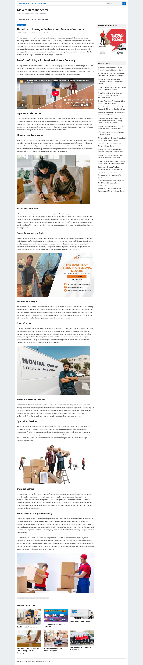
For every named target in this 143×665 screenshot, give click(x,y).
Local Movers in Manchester (80, 622)
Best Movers (22, 25)
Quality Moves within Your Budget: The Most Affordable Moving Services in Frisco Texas (111, 183)
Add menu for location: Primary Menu (33, 3)
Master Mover (21, 33)
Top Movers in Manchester (27, 627)
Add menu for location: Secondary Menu (34, 19)
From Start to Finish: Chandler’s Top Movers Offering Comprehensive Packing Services (110, 95)
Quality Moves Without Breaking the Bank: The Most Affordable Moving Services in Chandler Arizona (110, 121)
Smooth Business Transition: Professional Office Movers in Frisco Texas (110, 175)
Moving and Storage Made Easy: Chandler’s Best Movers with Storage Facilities (110, 81)
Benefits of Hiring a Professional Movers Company (33, 598)
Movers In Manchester (32, 10)
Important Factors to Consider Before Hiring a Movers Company (28, 651)
